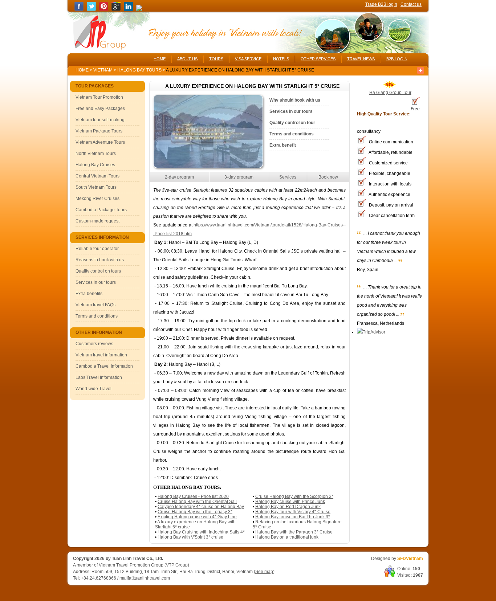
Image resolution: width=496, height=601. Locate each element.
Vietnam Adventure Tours (100, 142)
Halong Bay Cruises (95, 164)
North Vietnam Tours (96, 153)
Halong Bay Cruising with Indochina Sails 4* (201, 532)
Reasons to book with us (100, 259)
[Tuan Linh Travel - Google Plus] (116, 9)
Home (82, 70)
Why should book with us (294, 100)
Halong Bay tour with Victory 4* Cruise (292, 511)
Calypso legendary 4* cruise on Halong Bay (201, 506)
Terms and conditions (97, 316)
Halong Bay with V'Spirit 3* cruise (190, 537)
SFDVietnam (410, 558)
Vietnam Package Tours (99, 131)
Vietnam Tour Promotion (99, 97)
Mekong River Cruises (97, 198)
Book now (328, 177)
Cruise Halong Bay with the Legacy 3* (195, 511)
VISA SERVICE (248, 59)
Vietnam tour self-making (100, 119)
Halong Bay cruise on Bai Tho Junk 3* (292, 516)
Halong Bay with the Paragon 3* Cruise (294, 532)
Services (287, 177)
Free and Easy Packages (100, 108)
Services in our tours (96, 282)
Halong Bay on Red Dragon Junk (288, 506)
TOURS (216, 59)
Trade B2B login (381, 4)
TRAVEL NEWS (361, 59)
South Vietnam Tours (96, 187)
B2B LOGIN (396, 59)
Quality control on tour (292, 122)
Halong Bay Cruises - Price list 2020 (193, 496)
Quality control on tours (98, 271)
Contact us (411, 4)
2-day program (179, 177)
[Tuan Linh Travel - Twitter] (91, 9)
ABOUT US (187, 59)
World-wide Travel (93, 388)
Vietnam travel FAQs (95, 304)
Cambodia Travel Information (104, 366)
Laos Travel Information (99, 377)
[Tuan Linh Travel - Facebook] (79, 9)
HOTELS (281, 59)
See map (264, 571)
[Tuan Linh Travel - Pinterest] (103, 9)
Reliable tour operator (97, 248)
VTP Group (177, 565)
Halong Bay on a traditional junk (286, 537)
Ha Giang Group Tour (390, 92)
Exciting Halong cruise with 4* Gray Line (197, 516)
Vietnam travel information (101, 354)
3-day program (238, 177)
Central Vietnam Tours (97, 176)
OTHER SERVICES (318, 59)
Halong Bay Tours (140, 70)
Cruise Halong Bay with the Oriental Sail (197, 501)
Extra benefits (89, 293)
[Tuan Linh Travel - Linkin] (128, 9)
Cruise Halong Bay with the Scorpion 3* (294, 496)
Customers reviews (94, 343)
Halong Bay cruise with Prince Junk (290, 501)
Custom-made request (97, 221)
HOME (160, 59)
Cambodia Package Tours (101, 209)
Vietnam (103, 70)
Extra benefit (282, 145)
